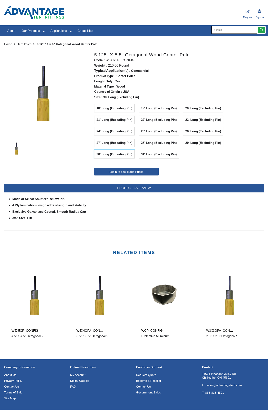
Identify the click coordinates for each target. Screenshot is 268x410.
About (11, 30)
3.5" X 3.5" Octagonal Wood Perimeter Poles (106, 336)
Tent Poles (24, 44)
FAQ (73, 386)
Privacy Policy (13, 380)
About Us (10, 374)
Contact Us (11, 386)
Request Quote (146, 374)
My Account (77, 374)
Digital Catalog (79, 380)
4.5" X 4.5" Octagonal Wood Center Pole (39, 336)
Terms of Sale (13, 392)
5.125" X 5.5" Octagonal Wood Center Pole (67, 44)
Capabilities (85, 30)
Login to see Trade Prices (126, 171)
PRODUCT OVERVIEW (134, 188)
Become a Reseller (148, 380)
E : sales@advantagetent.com (222, 385)
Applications (58, 30)
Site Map (10, 398)
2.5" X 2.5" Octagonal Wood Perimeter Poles (236, 336)
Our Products (31, 30)
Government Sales (148, 392)
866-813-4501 (213, 392)
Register (248, 17)
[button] (261, 30)
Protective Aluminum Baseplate (162, 336)
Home (8, 44)
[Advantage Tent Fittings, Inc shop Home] (34, 13)
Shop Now (37, 344)
